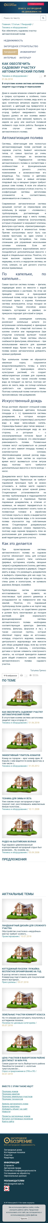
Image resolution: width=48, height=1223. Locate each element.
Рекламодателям (14, 1180)
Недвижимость (13, 40)
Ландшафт (10, 52)
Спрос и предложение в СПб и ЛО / (19, 1071)
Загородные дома (13, 1150)
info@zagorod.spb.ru (14, 1183)
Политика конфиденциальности (20, 1170)
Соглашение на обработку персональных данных (17, 1174)
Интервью (10, 57)
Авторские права (12, 1168)
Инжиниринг (28, 52)
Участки (8, 1155)
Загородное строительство (21, 46)
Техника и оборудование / (15, 722)
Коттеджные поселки (14, 1152)
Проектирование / (11, 936)
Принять (24, 1219)
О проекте (9, 1165)
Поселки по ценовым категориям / (19, 1023)
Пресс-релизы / (9, 982)
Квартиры (9, 1157)
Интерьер (25, 57)
